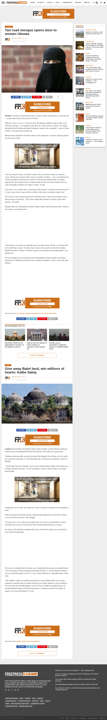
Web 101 (87, 2)
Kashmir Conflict (11, 701)
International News (25, 706)
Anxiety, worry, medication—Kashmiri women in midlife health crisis (58, 346)
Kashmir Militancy (24, 701)
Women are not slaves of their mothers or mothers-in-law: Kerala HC (37, 346)
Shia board (35, 641)
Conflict (40, 698)
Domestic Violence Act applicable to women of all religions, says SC (14, 345)
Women (27, 313)
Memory (78, 2)
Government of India (37, 703)
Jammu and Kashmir (12, 698)
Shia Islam (20, 313)
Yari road (52, 313)
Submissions (82, 718)
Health (47, 701)
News (33, 2)
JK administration (11, 706)
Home (62, 718)
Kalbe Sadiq (25, 641)
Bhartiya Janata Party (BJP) (20, 703)
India (33, 698)
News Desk (17, 38)
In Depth (41, 2)
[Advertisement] (37, 227)
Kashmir (27, 698)
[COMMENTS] (58, 96)
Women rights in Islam (39, 313)
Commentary (67, 2)
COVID (41, 701)
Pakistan (35, 701)
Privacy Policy (92, 718)
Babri (19, 641)
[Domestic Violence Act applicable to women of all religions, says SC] (15, 340)
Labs (57, 2)
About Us (74, 718)
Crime (7, 703)
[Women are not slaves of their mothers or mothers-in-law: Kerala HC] (37, 340)
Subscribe (102, 718)
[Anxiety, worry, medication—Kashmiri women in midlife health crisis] (59, 340)
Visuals (49, 2)
